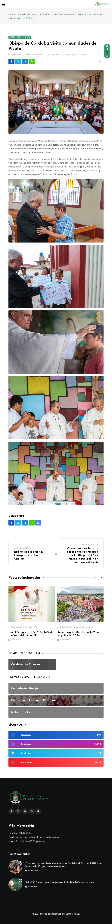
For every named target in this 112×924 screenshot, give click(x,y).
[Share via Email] (100, 61)
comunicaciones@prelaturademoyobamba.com (37, 837)
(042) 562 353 (25, 833)
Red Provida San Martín (81, 627)
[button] (95, 577)
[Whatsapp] (32, 61)
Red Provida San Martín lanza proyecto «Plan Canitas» (28, 555)
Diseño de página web (50, 914)
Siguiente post (87, 545)
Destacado (13, 627)
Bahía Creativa (72, 914)
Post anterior (24, 548)
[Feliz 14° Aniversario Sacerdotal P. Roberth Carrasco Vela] (15, 884)
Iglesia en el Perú (28, 627)
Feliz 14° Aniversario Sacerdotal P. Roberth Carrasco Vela (59, 882)
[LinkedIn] (25, 61)
